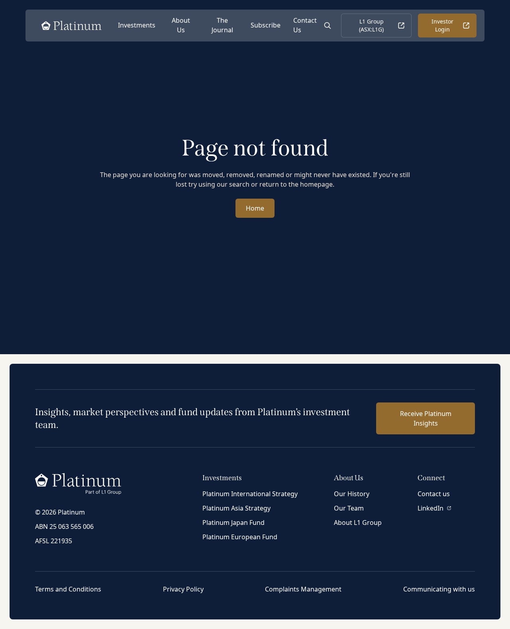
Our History (351, 493)
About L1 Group (358, 522)
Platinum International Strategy (250, 493)
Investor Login (442, 25)
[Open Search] (328, 25)
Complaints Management (303, 589)
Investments (136, 25)
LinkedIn (430, 508)
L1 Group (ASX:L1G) (371, 25)
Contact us (434, 493)
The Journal (222, 25)
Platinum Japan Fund (233, 522)
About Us (181, 25)
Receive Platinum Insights (425, 418)
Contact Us (305, 25)
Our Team (349, 508)
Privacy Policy (183, 589)
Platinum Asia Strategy (236, 508)
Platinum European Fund (239, 536)
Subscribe (265, 25)
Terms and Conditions (68, 589)
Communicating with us (439, 589)
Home (255, 208)
